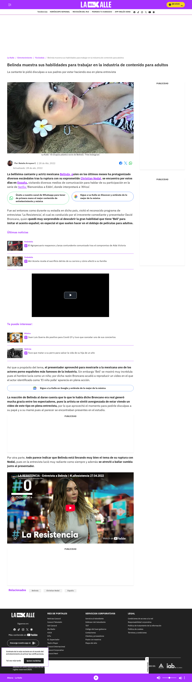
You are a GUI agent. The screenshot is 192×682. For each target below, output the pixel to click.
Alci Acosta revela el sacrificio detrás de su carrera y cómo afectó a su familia (67, 261)
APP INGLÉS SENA (123, 12)
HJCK (49, 633)
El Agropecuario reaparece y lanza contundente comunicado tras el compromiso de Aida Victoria (77, 245)
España (22, 182)
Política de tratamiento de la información (144, 626)
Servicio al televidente (94, 619)
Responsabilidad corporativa (139, 622)
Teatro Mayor (52, 643)
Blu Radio (51, 629)
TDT (87, 626)
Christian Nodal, (91, 178)
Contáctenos (90, 633)
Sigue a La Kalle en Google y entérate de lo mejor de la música (73, 388)
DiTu (49, 636)
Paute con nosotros (93, 640)
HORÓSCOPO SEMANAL (60, 12)
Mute (158, 677)
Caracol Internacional (56, 647)
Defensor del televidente (95, 622)
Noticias (27, 349)
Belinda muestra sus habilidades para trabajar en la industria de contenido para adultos (86, 58)
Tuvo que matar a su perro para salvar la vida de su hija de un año (61, 352)
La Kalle (10, 58)
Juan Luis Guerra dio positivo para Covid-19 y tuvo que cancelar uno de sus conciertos (72, 337)
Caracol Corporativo (55, 650)
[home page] (96, 4)
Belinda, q (66, 174)
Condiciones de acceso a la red (140, 619)
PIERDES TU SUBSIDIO (102, 12)
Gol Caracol (52, 626)
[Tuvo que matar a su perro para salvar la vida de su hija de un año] (15, 353)
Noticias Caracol (54, 619)
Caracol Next (52, 654)
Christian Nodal (52, 590)
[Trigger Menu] (9, 4)
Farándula (39, 58)
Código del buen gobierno (95, 629)
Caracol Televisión (54, 622)
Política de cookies (135, 629)
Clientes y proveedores (94, 636)
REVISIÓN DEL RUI (81, 12)
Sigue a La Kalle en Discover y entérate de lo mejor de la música (103, 196)
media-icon (96, 677)
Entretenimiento (24, 58)
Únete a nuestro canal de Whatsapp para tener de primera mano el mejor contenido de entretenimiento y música (40, 198)
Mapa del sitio (91, 643)
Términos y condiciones (137, 633)
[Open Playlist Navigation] (184, 677)
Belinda (35, 590)
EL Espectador (53, 640)
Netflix (22, 187)
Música (27, 333)
